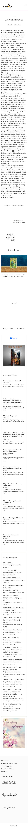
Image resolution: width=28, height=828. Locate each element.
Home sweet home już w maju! (12, 381)
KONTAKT (4, 761)
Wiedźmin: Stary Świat (10, 416)
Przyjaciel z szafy (19, 222)
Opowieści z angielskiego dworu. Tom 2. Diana (10, 238)
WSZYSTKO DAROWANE (11, 578)
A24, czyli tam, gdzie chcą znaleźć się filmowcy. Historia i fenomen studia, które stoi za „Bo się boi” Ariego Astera (14, 435)
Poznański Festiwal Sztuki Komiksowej (10, 535)
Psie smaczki (8, 563)
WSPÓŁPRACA (6, 766)
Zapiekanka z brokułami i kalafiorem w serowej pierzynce (12, 620)
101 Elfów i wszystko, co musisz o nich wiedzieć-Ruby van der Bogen (12, 649)
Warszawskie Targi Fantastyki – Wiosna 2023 (12, 501)
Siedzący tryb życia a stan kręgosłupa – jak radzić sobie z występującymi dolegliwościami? (12, 400)
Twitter (14, 205)
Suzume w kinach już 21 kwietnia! (13, 518)
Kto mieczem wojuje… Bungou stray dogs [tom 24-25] (12, 598)
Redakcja (10, 24)
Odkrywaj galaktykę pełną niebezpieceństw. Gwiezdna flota (12, 467)
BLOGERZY (5, 771)
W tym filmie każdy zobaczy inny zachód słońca (12, 484)
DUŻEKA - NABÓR (7, 769)
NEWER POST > (11, 234)
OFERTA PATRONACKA (9, 763)
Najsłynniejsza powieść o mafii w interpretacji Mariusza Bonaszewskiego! (12, 451)
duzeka (14, 16)
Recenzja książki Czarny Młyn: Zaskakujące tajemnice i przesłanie (12, 669)
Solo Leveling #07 (10, 570)
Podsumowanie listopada (13, 630)
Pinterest (20, 205)
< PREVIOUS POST (18, 220)
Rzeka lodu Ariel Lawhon (12, 660)
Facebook (7, 205)
